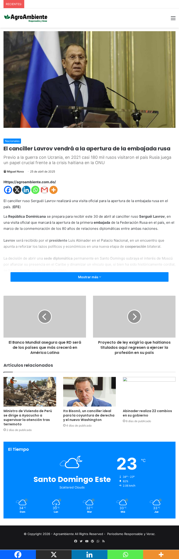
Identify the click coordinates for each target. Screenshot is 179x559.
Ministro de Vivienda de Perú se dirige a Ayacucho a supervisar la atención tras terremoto (27, 418)
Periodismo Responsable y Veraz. (131, 534)
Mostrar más (88, 277)
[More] (53, 190)
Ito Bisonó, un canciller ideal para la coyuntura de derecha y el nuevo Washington (88, 415)
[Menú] (173, 19)
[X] (17, 190)
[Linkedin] (26, 190)
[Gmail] (44, 190)
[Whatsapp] (35, 190)
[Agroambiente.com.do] (25, 18)
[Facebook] (8, 190)
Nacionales (12, 141)
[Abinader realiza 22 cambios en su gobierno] (149, 392)
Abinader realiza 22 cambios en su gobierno (147, 413)
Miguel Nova (15, 171)
